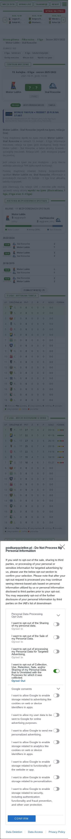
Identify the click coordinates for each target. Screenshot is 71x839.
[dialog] (35, 690)
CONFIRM (22, 818)
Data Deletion (14, 831)
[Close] (63, 548)
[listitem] (35, 615)
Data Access (35, 831)
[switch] (56, 624)
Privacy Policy (57, 831)
